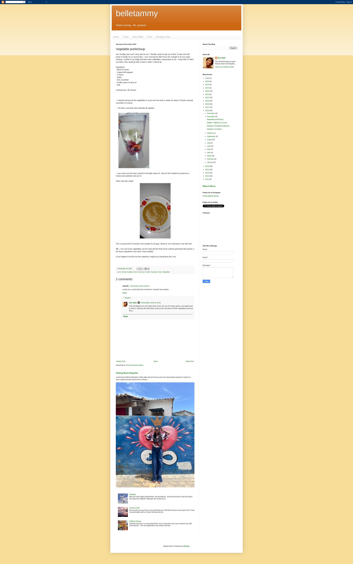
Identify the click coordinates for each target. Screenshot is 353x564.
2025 (207, 81)
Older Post (190, 361)
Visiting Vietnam (135, 521)
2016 (207, 111)
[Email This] (138, 268)
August (210, 140)
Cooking (130, 272)
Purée (160, 272)
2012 (207, 176)
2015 (207, 166)
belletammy (137, 13)
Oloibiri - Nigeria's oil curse (217, 123)
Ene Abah (133, 303)
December (211, 113)
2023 (207, 88)
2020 (207, 98)
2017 (207, 107)
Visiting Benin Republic (127, 373)
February (210, 159)
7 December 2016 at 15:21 (139, 286)
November (211, 117)
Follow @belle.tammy (211, 196)
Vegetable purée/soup (215, 119)
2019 (207, 101)
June (209, 146)
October (210, 133)
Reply (124, 293)
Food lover (141, 272)
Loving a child (134, 508)
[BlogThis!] (140, 268)
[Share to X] (143, 268)
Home (116, 37)
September (211, 136)
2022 (207, 91)
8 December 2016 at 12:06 (151, 303)
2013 (207, 173)
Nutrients (154, 272)
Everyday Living (163, 37)
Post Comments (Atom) (134, 365)
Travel (125, 37)
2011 (207, 179)
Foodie (147, 272)
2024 (207, 85)
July (209, 143)
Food (149, 37)
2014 (207, 170)
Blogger (186, 546)
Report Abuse (209, 186)
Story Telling (138, 37)
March (209, 156)
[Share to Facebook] (145, 268)
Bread (124, 272)
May (209, 149)
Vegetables (166, 272)
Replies (128, 298)
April (209, 153)
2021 (207, 94)
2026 (207, 78)
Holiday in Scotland (214, 129)
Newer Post (121, 361)
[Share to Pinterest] (148, 268)
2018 (207, 104)
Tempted (132, 494)
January (210, 162)
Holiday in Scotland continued (218, 126)
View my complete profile (224, 67)
